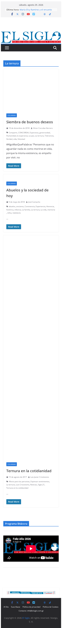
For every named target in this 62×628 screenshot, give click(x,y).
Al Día (6, 607)
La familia (26, 209)
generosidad (44, 132)
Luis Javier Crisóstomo (39, 477)
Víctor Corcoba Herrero (43, 128)
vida (15, 139)
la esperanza (22, 135)
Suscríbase (15, 607)
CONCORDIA (23, 132)
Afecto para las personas (19, 481)
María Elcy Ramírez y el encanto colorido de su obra (36, 11)
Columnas (12, 115)
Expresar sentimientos (40, 481)
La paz (31, 135)
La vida (43, 209)
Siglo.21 (41, 484)
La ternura (39, 135)
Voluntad (21, 139)
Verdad (9, 139)
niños (9, 213)
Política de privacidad (31, 607)
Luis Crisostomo (22, 484)
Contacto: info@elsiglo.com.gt (31, 610)
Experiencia (40, 206)
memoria (51, 209)
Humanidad (11, 135)
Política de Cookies (50, 607)
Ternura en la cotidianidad (28, 470)
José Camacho (34, 202)
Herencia (50, 206)
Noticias (33, 484)
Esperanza (34, 132)
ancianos (20, 206)
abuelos (12, 206)
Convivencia (30, 206)
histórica (10, 209)
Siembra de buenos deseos (29, 121)
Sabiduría (17, 213)
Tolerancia (49, 135)
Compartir (13, 132)
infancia (17, 209)
